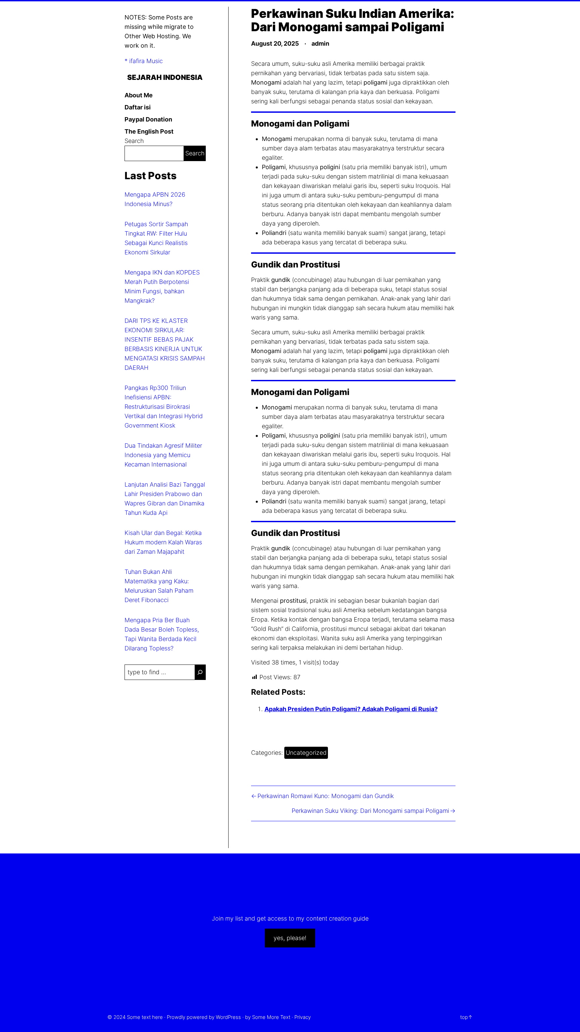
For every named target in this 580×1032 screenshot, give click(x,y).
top (464, 1017)
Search (134, 140)
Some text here (145, 1017)
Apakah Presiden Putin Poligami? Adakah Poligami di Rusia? (351, 708)
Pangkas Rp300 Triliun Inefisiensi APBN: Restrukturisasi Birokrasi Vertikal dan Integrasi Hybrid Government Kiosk (164, 406)
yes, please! (290, 937)
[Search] (200, 672)
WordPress (228, 1017)
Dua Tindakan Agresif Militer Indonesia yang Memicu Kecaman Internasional (163, 455)
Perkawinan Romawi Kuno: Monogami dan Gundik (325, 795)
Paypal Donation (148, 119)
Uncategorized (306, 752)
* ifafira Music (144, 60)
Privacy (302, 1017)
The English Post (149, 131)
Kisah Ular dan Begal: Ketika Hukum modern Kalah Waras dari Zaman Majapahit (163, 542)
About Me (139, 95)
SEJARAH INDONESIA (165, 77)
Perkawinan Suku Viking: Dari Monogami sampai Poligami (370, 810)
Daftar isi (138, 107)
